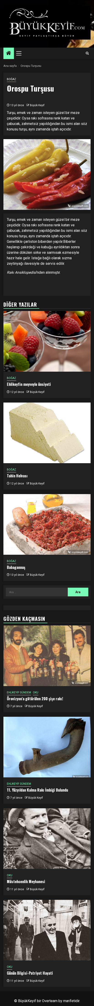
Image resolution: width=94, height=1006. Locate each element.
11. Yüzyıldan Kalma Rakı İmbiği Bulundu (37, 790)
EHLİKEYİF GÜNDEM (19, 692)
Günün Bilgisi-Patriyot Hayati (30, 973)
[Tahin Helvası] (47, 433)
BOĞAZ (11, 79)
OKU (35, 692)
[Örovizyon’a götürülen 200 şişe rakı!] (47, 655)
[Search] (87, 53)
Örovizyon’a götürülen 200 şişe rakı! (35, 698)
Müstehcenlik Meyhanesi (26, 881)
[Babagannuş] (47, 524)
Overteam (49, 1001)
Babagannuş (16, 567)
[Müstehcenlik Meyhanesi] (47, 838)
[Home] (8, 53)
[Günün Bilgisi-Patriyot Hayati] (47, 930)
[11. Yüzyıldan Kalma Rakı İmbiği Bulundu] (47, 747)
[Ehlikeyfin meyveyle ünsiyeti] (47, 341)
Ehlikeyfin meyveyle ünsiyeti (29, 384)
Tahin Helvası (17, 476)
